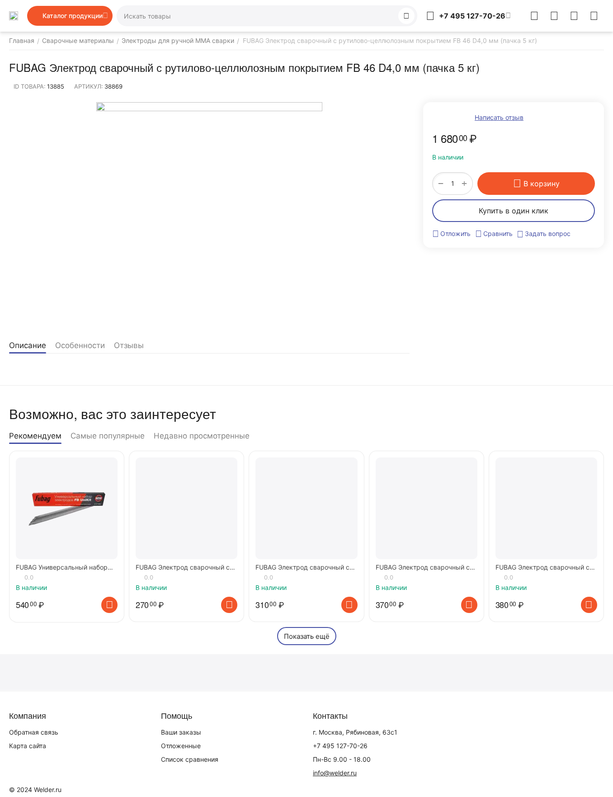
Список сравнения (189, 759)
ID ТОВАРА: (30, 86)
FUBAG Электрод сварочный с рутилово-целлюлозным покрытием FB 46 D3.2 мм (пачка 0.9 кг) (545, 567)
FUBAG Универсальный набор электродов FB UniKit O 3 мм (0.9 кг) (62, 567)
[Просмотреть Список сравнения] (534, 16)
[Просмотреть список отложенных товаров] (554, 16)
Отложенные (181, 746)
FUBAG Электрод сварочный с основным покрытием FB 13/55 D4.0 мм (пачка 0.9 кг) (304, 567)
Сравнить (498, 233)
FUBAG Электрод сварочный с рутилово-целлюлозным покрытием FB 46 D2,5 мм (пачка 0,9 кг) (425, 567)
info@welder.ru (335, 773)
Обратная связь (33, 732)
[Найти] (406, 16)
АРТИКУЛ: (88, 86)
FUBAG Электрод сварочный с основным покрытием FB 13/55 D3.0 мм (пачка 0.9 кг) (184, 567)
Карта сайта (27, 746)
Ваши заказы (181, 732)
